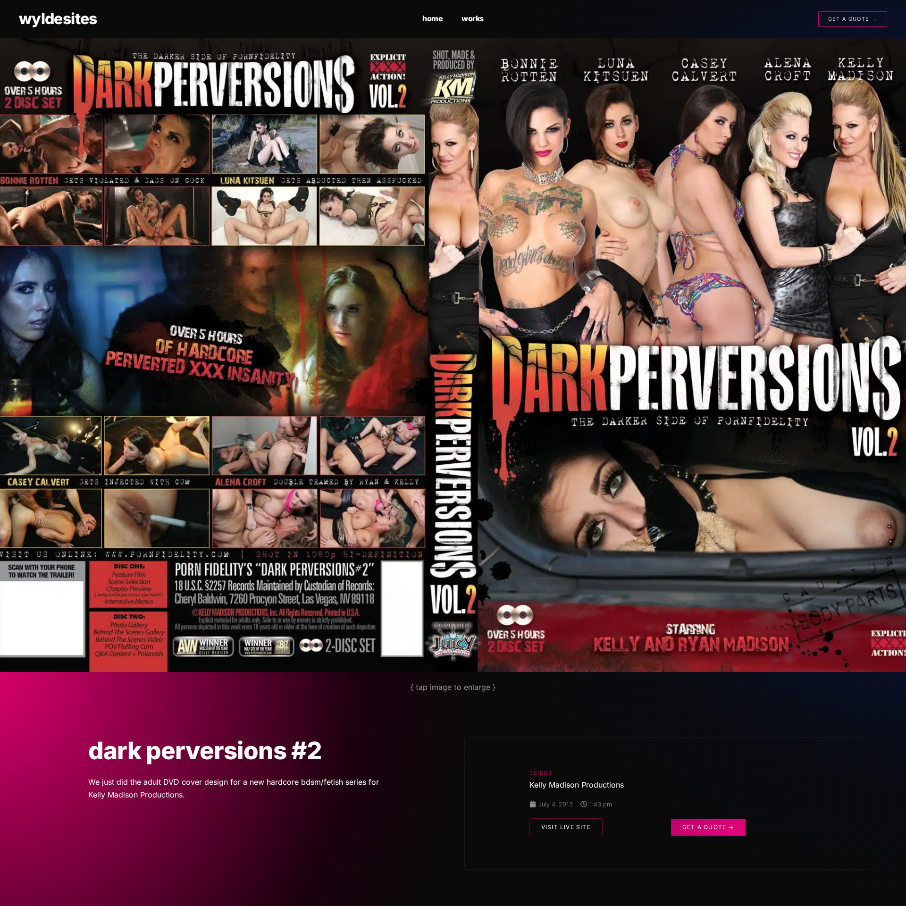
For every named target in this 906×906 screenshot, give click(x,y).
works (472, 18)
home (432, 18)
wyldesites (58, 18)
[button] (566, 827)
